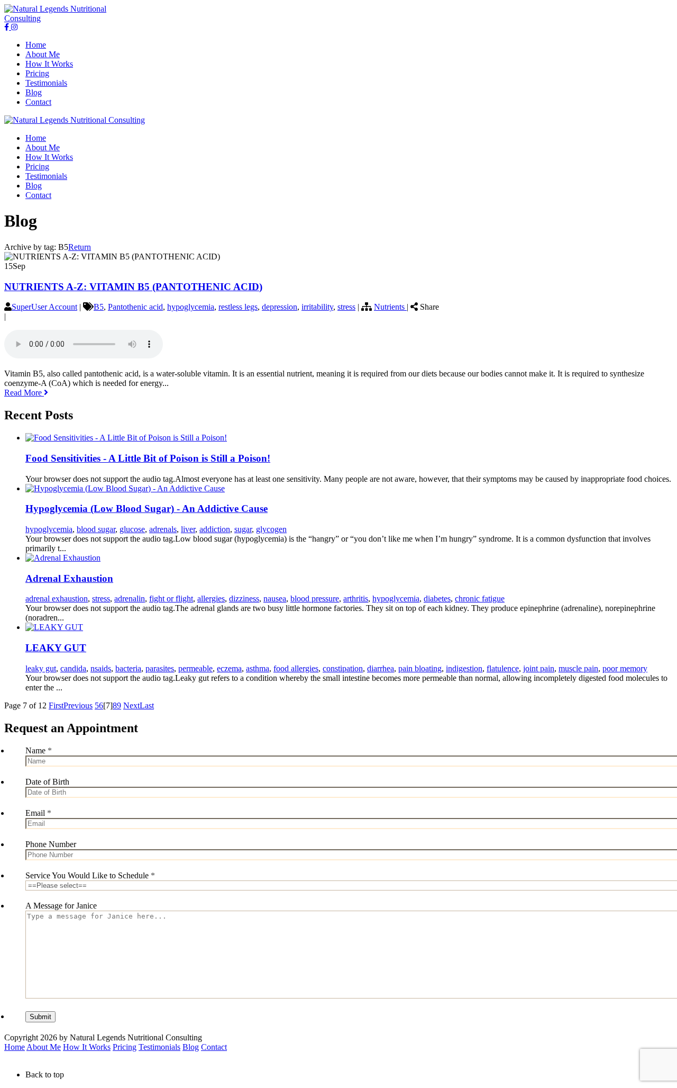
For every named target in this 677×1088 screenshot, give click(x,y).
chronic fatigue (480, 598)
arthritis (355, 598)
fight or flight (171, 598)
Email (38, 812)
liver (188, 529)
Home (14, 1046)
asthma (257, 668)
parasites (159, 668)
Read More (24, 392)
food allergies (295, 668)
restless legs (238, 306)
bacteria (128, 668)
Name (38, 750)
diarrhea (380, 668)
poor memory (624, 668)
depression (279, 306)
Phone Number (50, 844)
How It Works (87, 1046)
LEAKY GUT (55, 647)
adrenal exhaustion (56, 598)
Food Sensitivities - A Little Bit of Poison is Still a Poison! (147, 458)
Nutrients (390, 306)
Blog (190, 1046)
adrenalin (129, 598)
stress (346, 306)
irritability (317, 306)
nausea (274, 598)
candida (73, 668)
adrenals (163, 529)
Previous (78, 705)
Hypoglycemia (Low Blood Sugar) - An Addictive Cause (146, 508)
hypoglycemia (190, 306)
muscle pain (578, 668)
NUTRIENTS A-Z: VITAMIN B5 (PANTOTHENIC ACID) (133, 286)
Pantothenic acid (135, 306)
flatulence (503, 668)
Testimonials (159, 1046)
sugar (243, 529)
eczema (229, 668)
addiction (214, 529)
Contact (214, 1046)
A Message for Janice (61, 905)
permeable (195, 668)
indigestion (464, 668)
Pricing (124, 1046)
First (56, 705)
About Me (43, 1046)
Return (79, 246)
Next (131, 705)
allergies (211, 598)
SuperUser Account (44, 306)
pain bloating (420, 668)
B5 (99, 306)
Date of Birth (47, 781)
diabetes (437, 598)
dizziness (244, 598)
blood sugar (96, 529)
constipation (343, 668)
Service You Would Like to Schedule (90, 875)
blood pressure (314, 598)
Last (147, 705)
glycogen (271, 529)
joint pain (538, 668)
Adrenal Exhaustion (69, 578)
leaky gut (40, 668)
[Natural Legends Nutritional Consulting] (71, 18)
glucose (132, 529)
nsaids (100, 668)
